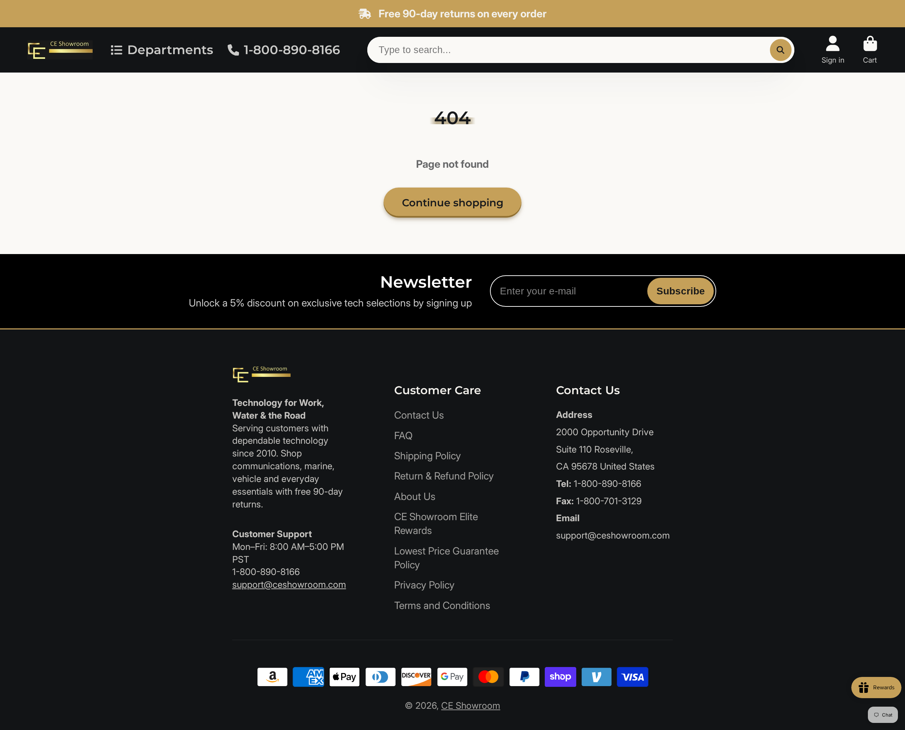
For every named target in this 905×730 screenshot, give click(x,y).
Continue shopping (452, 202)
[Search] (781, 50)
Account (833, 50)
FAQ (403, 436)
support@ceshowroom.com (289, 584)
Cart (870, 50)
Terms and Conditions (442, 605)
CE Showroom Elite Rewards (436, 523)
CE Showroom (470, 705)
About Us (415, 496)
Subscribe (680, 291)
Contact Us (419, 415)
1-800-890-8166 (292, 49)
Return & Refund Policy (444, 476)
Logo (60, 49)
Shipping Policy (427, 456)
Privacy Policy (424, 585)
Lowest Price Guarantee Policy (446, 558)
